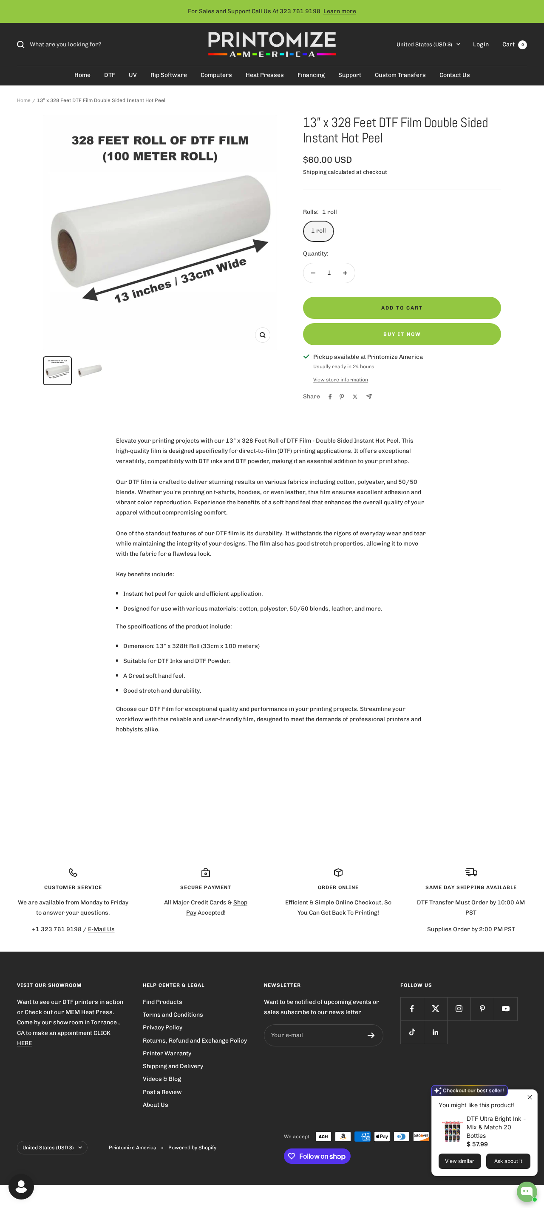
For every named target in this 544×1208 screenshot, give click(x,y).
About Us (155, 1105)
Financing (311, 75)
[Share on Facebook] (330, 397)
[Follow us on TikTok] (412, 1032)
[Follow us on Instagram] (458, 1008)
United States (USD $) (424, 44)
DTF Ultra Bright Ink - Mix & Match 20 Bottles (496, 1127)
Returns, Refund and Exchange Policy (195, 1040)
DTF (109, 75)
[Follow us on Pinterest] (482, 1008)
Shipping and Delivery (173, 1066)
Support (349, 75)
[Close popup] (530, 1097)
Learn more (339, 11)
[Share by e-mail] (369, 396)
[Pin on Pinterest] (342, 397)
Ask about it (508, 1161)
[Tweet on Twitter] (355, 397)
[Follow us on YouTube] (505, 1008)
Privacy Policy (162, 1027)
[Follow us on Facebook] (412, 1008)
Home (82, 75)
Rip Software (168, 75)
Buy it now (402, 334)
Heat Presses (265, 75)
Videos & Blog (162, 1079)
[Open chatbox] (527, 1192)
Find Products (162, 1002)
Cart (513, 44)
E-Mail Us (101, 929)
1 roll (318, 230)
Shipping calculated (329, 172)
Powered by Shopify (192, 1148)
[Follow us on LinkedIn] (435, 1032)
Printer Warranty (167, 1053)
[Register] (371, 1035)
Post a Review (162, 1092)
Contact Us (454, 75)
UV (133, 75)
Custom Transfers (400, 75)
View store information (340, 380)
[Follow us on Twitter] (435, 1008)
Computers (216, 75)
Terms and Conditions (173, 1014)
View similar (459, 1161)
